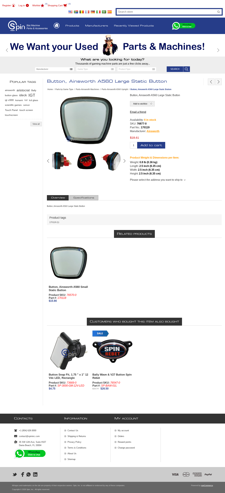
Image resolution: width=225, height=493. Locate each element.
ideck (23, 95)
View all (36, 124)
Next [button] (218, 50)
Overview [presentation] (58, 198)
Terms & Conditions (77, 448)
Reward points (124, 442)
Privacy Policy (74, 442)
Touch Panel (11, 110)
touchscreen (11, 115)
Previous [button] (7, 50)
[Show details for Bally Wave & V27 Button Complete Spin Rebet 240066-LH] (112, 350)
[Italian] (98, 10)
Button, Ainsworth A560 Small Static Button (68, 288)
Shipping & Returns (77, 436)
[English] (70, 10)
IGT (31, 95)
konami (19, 100)
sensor (26, 105)
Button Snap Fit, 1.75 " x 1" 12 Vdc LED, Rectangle (68, 376)
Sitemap (71, 459)
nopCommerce (207, 485)
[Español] (109, 10)
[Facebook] (21, 474)
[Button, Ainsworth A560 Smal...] (218, 82)
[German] (92, 10)
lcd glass (33, 100)
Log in (21, 5)
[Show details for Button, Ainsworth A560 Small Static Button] (69, 263)
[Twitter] (14, 474)
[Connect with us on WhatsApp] (28, 474)
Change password (126, 448)
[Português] (104, 10)
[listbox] (54, 69)
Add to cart (151, 145)
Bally (33, 90)
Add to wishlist (140, 104)
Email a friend (138, 112)
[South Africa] (76, 10)
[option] (112, 45)
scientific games (13, 105)
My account (123, 430)
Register (6, 5)
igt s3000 (9, 100)
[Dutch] (81, 10)
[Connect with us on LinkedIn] (35, 474)
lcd (26, 100)
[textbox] (166, 11)
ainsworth (10, 90)
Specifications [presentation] (83, 198)
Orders (121, 436)
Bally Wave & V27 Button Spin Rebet (112, 376)
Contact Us (73, 430)
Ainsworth (153, 131)
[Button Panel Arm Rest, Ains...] (211, 82)
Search (219, 11)
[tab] (58, 197)
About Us (72, 453)
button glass (11, 95)
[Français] (87, 10)
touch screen (26, 110)
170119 (52, 222)
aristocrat (23, 90)
